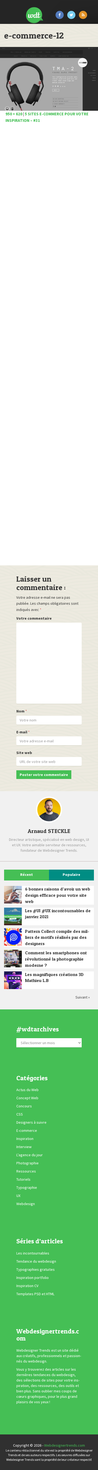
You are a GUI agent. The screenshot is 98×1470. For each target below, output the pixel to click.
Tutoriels (23, 1179)
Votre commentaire (34, 618)
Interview (24, 1146)
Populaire (71, 874)
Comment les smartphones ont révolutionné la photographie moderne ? (56, 959)
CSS (19, 1114)
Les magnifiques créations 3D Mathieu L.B (54, 977)
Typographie (26, 1187)
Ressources (26, 1171)
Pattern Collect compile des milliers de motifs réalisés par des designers (57, 937)
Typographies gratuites (35, 1269)
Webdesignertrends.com (64, 1445)
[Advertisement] (49, 346)
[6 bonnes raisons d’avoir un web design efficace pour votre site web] (13, 895)
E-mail (21, 732)
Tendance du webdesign (36, 1261)
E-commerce (26, 1130)
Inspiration (24, 1138)
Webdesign (25, 1203)
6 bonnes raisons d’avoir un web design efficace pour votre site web (57, 895)
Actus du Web (27, 1089)
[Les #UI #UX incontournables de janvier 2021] (13, 916)
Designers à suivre (31, 1122)
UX (18, 1195)
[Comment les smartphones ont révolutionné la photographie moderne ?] (13, 958)
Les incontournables (32, 1253)
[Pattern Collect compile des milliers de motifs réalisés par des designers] (13, 937)
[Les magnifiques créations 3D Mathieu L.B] (13, 980)
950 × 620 (13, 113)
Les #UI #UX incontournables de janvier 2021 (58, 914)
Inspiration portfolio (32, 1277)
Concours (24, 1106)
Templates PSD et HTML (35, 1293)
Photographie (27, 1163)
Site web (24, 752)
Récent (26, 874)
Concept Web (27, 1097)
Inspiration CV (27, 1285)
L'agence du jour (29, 1154)
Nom (20, 711)
